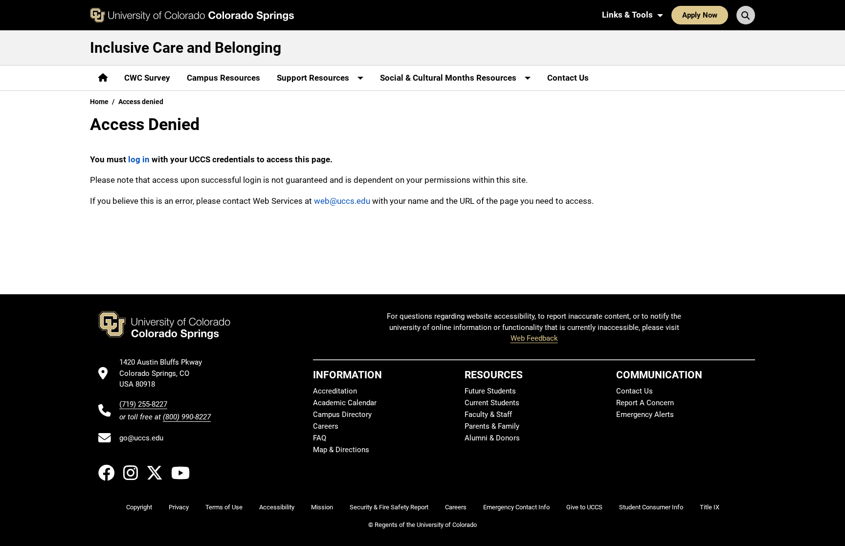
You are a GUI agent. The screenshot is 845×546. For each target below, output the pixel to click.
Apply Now (699, 15)
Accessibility (276, 507)
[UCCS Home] (192, 15)
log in (139, 159)
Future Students (490, 391)
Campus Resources (223, 78)
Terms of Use (224, 507)
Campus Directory (342, 414)
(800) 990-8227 (187, 417)
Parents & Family (492, 426)
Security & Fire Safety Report (389, 507)
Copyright (139, 507)
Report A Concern (645, 402)
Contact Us (568, 78)
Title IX (709, 507)
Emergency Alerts (645, 414)
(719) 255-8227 (143, 404)
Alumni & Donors (492, 438)
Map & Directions (341, 449)
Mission (322, 507)
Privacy (179, 507)
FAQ (319, 438)
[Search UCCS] (745, 15)
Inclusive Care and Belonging (185, 47)
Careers (325, 426)
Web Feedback (534, 338)
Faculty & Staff (488, 414)
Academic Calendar (345, 402)
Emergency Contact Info (516, 507)
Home (99, 102)
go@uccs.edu (141, 438)
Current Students (492, 402)
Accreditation (335, 391)
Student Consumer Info (651, 507)
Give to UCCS (584, 507)
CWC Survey (147, 78)
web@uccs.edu (342, 201)
